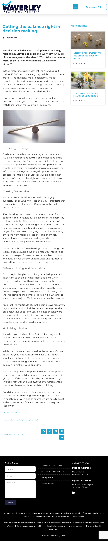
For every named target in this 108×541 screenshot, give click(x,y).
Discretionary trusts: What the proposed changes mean (87, 55)
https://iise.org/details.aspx (12, 413)
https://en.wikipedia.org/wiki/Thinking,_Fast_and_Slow (22, 420)
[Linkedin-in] (73, 493)
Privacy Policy (47, 477)
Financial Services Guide (51, 466)
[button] (75, 7)
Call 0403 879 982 (81, 463)
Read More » (79, 63)
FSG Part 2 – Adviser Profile (52, 471)
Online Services (47, 483)
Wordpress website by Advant (54, 535)
